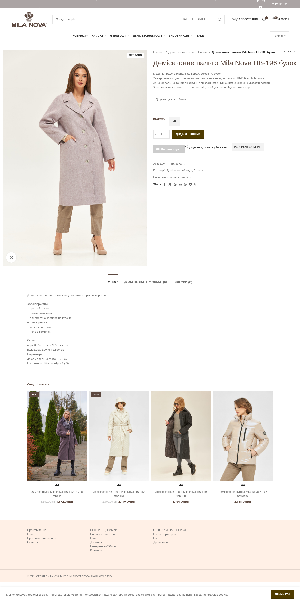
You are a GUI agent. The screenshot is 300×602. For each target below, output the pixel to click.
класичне (173, 177)
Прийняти (282, 594)
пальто (186, 177)
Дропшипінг (161, 542)
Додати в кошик (188, 134)
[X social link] (170, 184)
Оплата (95, 538)
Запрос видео (171, 149)
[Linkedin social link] (180, 184)
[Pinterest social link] (175, 184)
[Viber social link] (196, 184)
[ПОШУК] (220, 19)
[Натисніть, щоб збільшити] (11, 257)
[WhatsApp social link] (185, 184)
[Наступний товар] (294, 52)
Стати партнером (165, 534)
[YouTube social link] (260, 7)
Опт (155, 538)
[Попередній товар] (284, 52)
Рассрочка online (247, 147)
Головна (158, 52)
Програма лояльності (41, 538)
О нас (31, 534)
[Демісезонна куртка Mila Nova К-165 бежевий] (243, 436)
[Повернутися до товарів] (289, 52)
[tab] (113, 280)
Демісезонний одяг (181, 52)
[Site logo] (29, 19)
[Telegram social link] (190, 184)
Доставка (96, 542)
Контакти (96, 550)
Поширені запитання (104, 534)
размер (158, 118)
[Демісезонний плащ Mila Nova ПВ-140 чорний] (181, 436)
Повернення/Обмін (103, 546)
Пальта (203, 52)
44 (174, 121)
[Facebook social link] (164, 184)
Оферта (32, 542)
